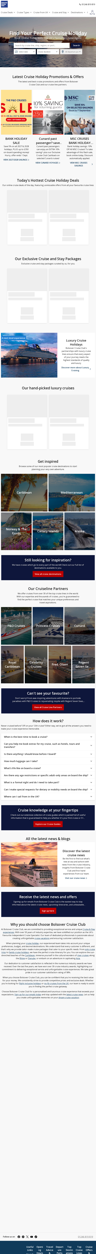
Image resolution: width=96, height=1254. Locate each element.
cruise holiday (32, 943)
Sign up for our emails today (27, 994)
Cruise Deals (7, 12)
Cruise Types (23, 12)
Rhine (22, 958)
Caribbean (30, 955)
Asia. (78, 958)
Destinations (77, 12)
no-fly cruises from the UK (56, 983)
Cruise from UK (41, 12)
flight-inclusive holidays (30, 983)
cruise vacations (42, 938)
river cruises (83, 955)
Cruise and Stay (59, 12)
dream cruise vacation (68, 997)
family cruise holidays (19, 952)
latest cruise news (74, 994)
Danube (32, 958)
